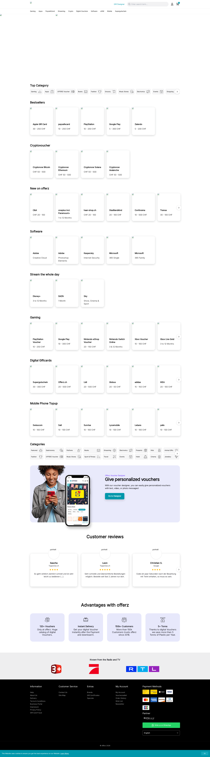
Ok (205, 753)
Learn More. (64, 753)
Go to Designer (114, 496)
